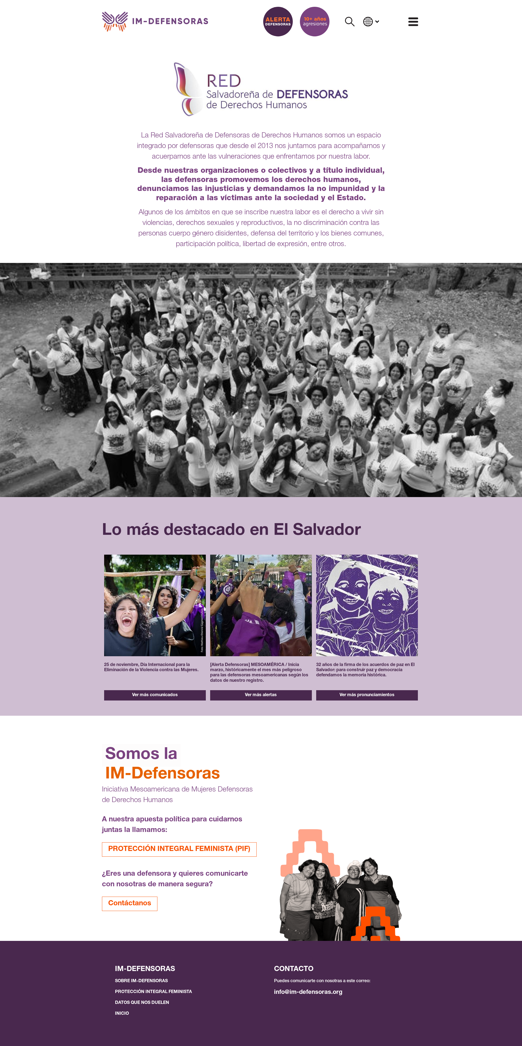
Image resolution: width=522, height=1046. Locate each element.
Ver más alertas (261, 695)
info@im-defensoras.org (308, 992)
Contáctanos (129, 903)
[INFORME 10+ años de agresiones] (315, 22)
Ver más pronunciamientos (367, 695)
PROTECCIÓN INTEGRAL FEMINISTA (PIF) (179, 849)
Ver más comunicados (155, 695)
